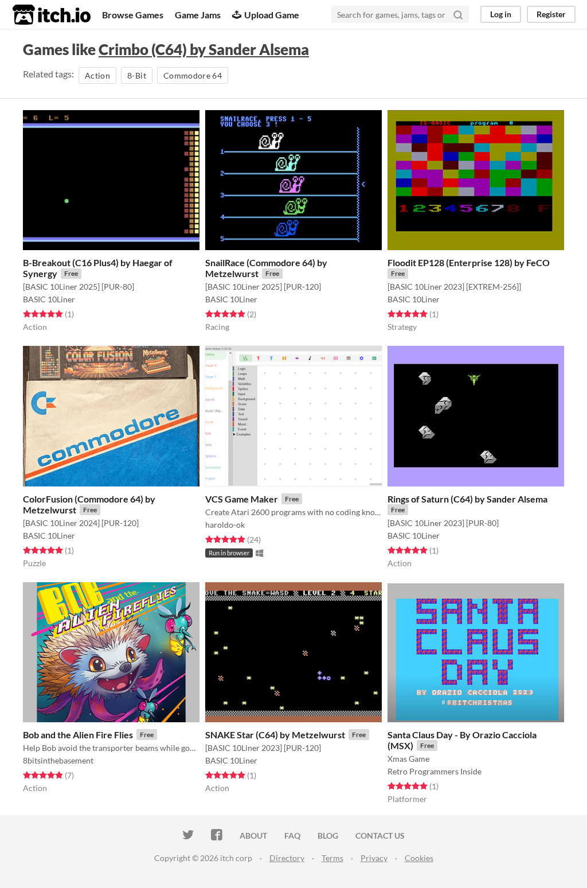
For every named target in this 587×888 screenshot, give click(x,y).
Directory (286, 858)
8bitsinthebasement (58, 760)
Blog (328, 835)
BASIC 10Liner (49, 299)
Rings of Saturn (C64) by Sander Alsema (467, 498)
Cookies (419, 858)
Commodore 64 (192, 75)
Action (97, 75)
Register (551, 14)
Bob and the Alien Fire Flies (78, 734)
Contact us (380, 835)
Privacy (374, 858)
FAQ (292, 835)
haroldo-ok (225, 524)
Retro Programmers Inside (435, 771)
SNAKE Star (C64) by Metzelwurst (275, 734)
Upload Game (271, 14)
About (253, 835)
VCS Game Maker (241, 498)
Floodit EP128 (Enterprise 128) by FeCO (469, 262)
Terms (332, 858)
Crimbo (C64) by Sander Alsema (204, 49)
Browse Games (132, 14)
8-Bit (136, 75)
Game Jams (198, 14)
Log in (500, 14)
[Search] (458, 14)
